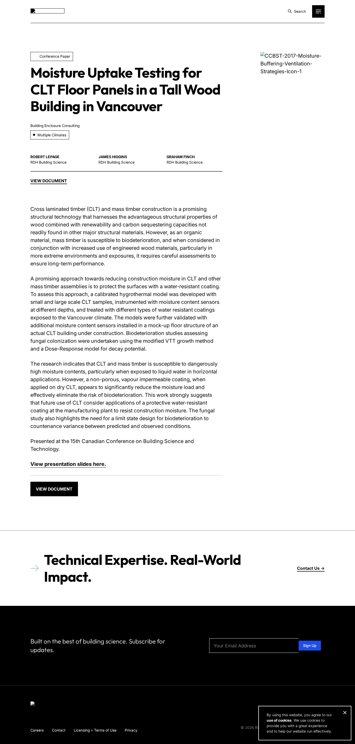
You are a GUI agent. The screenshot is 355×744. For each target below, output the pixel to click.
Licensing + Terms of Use (95, 730)
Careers (37, 730)
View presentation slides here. (68, 464)
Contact (58, 730)
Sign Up (310, 645)
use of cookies (279, 720)
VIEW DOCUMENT (54, 489)
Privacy (131, 730)
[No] (344, 712)
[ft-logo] (47, 704)
